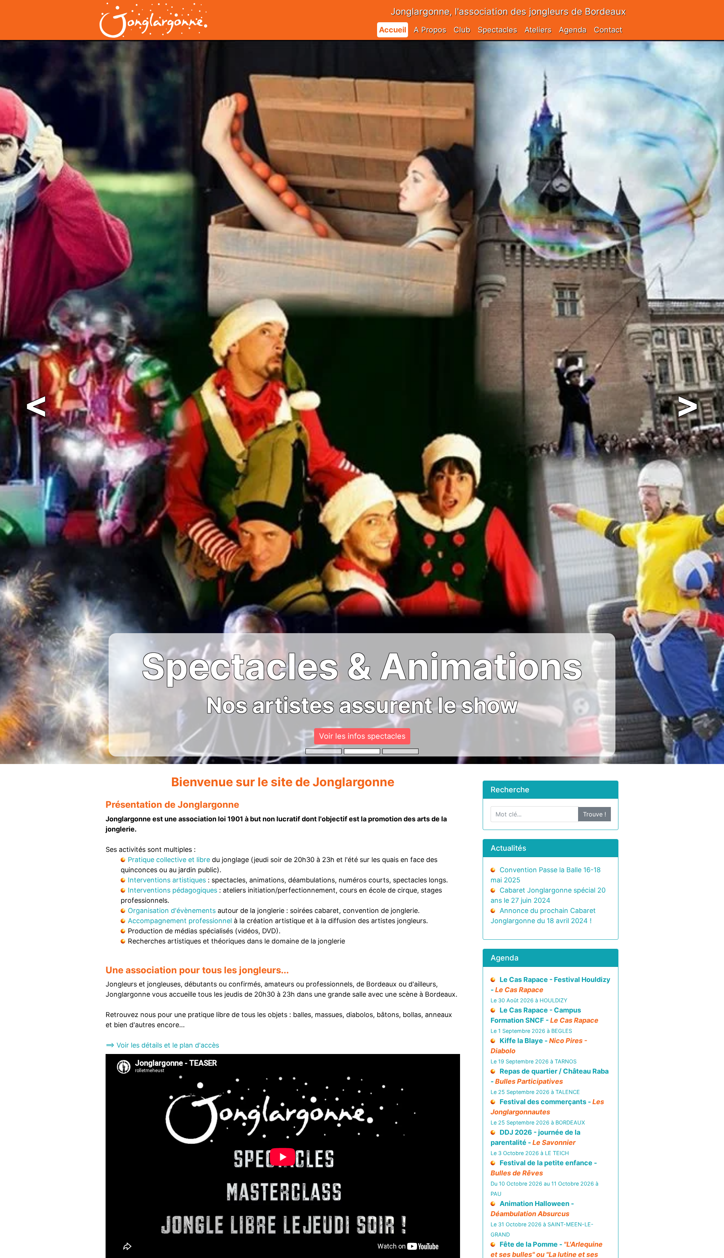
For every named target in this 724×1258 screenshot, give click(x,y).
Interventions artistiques (167, 880)
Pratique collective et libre (169, 860)
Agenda (572, 29)
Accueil (392, 29)
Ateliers (538, 29)
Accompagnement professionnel (180, 921)
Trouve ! (594, 814)
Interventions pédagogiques (172, 890)
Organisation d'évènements (172, 910)
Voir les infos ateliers (362, 736)
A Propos (430, 29)
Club (462, 29)
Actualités (508, 848)
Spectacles (497, 29)
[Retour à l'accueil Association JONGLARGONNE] (153, 12)
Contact (608, 29)
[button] (36, 402)
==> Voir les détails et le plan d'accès (162, 1045)
